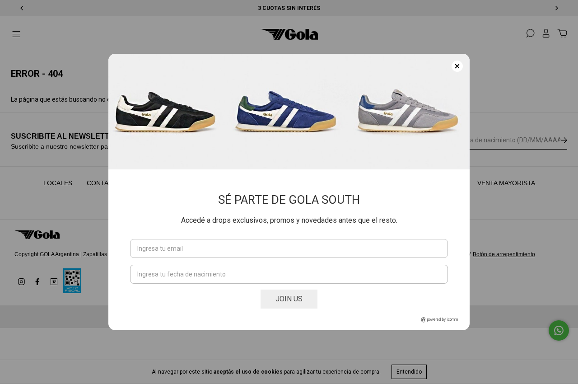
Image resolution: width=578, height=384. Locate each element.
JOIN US (289, 299)
